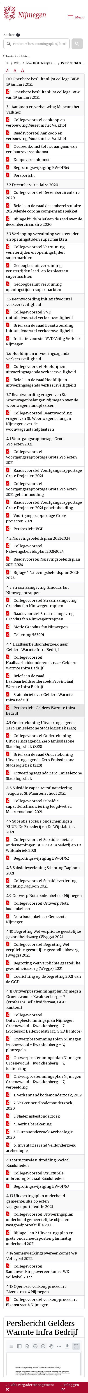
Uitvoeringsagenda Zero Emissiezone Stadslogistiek (44, 776)
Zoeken (9, 35)
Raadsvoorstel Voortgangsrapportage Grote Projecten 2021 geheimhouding (44, 505)
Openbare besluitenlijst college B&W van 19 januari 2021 (43, 95)
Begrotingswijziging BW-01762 (41, 858)
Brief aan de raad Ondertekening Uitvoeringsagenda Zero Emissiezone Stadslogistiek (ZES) (40, 759)
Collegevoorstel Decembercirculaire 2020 (43, 195)
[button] (77, 43)
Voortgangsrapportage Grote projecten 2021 (36, 518)
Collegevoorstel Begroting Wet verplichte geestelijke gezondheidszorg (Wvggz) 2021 (42, 949)
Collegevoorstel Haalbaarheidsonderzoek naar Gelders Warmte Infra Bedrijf (41, 662)
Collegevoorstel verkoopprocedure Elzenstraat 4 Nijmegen (42, 1302)
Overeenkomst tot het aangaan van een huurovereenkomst (41, 149)
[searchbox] (36, 43)
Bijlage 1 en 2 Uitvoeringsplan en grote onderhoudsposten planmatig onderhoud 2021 (39, 1238)
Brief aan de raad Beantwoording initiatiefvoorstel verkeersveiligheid (39, 328)
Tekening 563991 (28, 635)
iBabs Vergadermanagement (31, 1385)
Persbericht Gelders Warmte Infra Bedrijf (40, 711)
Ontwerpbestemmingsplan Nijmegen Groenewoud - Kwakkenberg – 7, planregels (43, 1044)
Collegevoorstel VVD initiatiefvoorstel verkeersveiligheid (39, 315)
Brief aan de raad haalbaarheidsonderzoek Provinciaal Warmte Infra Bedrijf (39, 681)
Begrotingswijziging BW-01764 (41, 167)
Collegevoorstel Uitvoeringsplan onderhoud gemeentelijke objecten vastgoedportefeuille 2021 (39, 1219)
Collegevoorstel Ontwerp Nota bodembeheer (37, 906)
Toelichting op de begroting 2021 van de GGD (43, 979)
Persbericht (24, 175)
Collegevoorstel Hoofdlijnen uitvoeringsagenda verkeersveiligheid (41, 369)
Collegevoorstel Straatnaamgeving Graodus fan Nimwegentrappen (41, 603)
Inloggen (71, 1385)
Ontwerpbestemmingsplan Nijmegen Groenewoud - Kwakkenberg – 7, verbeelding (43, 1081)
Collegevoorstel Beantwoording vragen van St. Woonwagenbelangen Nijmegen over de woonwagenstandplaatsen (39, 421)
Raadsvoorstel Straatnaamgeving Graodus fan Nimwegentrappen (40, 616)
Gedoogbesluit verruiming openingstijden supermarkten (34, 287)
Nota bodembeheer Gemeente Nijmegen (36, 919)
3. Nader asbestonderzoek (36, 1116)
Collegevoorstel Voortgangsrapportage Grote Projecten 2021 (41, 457)
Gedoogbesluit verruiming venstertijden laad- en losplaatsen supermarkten (37, 271)
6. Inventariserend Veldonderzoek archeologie (41, 1148)
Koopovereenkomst (31, 159)
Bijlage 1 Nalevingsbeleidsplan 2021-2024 (42, 575)
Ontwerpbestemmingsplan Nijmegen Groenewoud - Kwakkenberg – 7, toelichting (43, 1063)
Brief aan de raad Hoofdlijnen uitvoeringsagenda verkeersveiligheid (41, 382)
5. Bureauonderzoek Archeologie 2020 (39, 1135)
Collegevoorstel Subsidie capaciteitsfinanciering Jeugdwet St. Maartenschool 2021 (39, 806)
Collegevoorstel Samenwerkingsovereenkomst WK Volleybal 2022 (37, 1271)
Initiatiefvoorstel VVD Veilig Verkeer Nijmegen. (43, 341)
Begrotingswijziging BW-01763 (41, 1186)
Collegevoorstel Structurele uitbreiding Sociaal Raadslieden (35, 1176)
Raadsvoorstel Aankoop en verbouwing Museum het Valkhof (36, 136)
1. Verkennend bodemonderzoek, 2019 (47, 1095)
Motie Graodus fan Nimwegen (40, 627)
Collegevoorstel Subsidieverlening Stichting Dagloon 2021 (41, 883)
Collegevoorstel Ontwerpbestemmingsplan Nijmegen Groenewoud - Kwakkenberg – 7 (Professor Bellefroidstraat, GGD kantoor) (44, 1023)
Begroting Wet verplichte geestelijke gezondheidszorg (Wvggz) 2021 (43, 966)
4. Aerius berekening (32, 1124)
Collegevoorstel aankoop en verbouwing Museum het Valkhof (36, 122)
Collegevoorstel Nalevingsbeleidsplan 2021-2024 (35, 549)
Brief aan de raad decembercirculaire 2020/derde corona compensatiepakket (43, 208)
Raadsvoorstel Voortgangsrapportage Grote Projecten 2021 (44, 473)
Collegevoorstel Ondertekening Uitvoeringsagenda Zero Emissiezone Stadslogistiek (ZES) (40, 741)
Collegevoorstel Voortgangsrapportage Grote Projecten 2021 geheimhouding (41, 489)
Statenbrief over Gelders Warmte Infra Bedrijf (39, 697)
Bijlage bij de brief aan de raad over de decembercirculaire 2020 (44, 222)
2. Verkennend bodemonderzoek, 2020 (39, 1106)
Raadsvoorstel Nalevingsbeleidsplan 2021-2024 (43, 562)
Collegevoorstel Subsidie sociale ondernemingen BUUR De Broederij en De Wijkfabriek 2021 (43, 845)
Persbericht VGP (28, 529)
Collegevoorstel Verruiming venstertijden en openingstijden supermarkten (35, 252)
